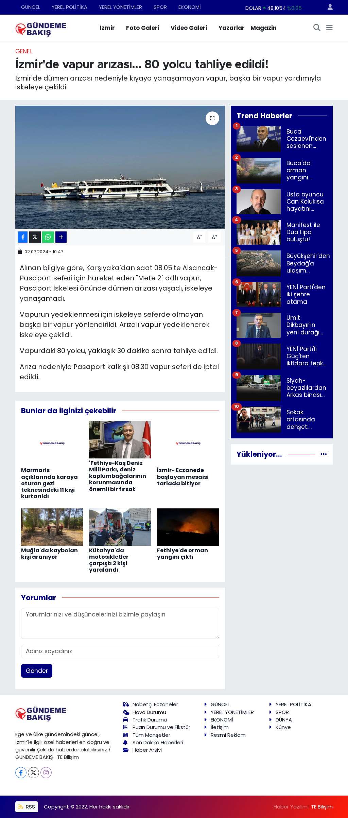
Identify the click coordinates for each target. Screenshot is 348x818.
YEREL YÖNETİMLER (120, 7)
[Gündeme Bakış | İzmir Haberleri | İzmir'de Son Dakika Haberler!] (40, 27)
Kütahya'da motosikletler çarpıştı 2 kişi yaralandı (108, 560)
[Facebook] (21, 772)
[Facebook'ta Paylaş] (23, 237)
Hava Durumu (149, 712)
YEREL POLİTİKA (69, 7)
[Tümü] (323, 454)
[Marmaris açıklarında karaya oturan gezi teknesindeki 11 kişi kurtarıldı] (52, 443)
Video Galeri (189, 28)
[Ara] (317, 28)
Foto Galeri (142, 28)
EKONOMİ (189, 7)
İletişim (220, 727)
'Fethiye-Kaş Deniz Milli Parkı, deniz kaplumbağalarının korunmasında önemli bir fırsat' (117, 476)
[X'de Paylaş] (35, 237)
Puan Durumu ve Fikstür (161, 727)
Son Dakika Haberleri (158, 742)
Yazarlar (232, 28)
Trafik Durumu (150, 719)
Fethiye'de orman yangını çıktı (182, 553)
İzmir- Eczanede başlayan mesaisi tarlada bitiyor (183, 476)
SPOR (160, 7)
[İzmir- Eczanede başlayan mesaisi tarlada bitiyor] (188, 443)
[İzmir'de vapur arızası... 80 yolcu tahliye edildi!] (120, 167)
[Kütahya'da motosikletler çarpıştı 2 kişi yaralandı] (120, 526)
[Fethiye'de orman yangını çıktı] (188, 526)
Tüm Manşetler (151, 734)
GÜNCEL (30, 7)
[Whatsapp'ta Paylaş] (48, 237)
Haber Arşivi (147, 749)
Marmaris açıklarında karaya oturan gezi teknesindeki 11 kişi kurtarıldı (49, 483)
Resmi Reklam (228, 734)
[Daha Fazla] (61, 237)
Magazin (263, 28)
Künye (283, 727)
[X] (33, 772)
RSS (29, 806)
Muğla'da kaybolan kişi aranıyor (49, 553)
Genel (23, 51)
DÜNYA (284, 719)
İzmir (107, 28)
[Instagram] (46, 772)
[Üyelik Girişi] (327, 7)
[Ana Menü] (329, 28)
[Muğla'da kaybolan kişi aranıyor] (52, 526)
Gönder (37, 671)
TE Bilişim (322, 806)
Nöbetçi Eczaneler (155, 704)
